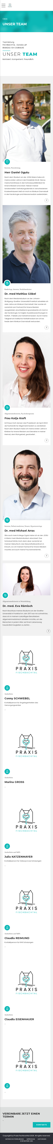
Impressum (31, 1139)
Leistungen (42, 1139)
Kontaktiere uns (26, 1141)
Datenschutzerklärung (14, 1139)
